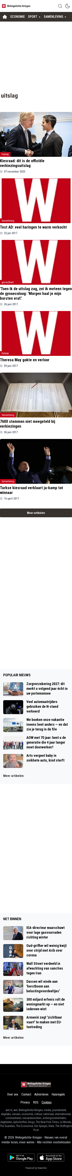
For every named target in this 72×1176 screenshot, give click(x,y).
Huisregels (58, 1094)
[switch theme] (67, 6)
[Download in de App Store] (50, 1158)
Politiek (5, 154)
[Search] (60, 6)
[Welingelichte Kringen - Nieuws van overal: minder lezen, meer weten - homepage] (17, 6)
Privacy (25, 1102)
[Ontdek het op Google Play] (21, 1158)
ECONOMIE (17, 17)
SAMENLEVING (53, 17)
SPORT (32, 17)
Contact (26, 1094)
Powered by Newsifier (36, 1168)
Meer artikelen (36, 512)
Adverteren (41, 1094)
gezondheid (8, 282)
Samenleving (8, 220)
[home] (4, 16)
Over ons (12, 1094)
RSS (35, 1102)
